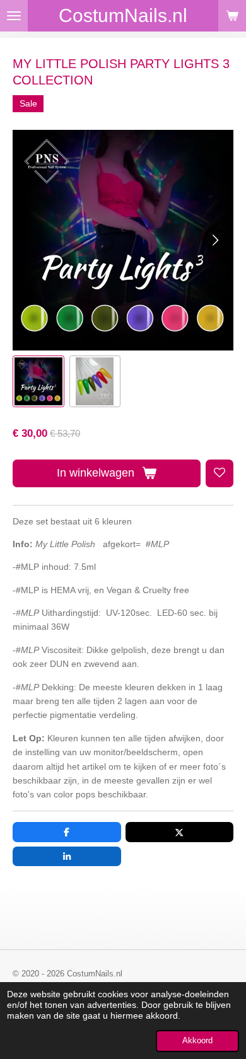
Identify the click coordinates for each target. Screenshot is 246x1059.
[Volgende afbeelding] (214, 240)
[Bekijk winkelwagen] (232, 16)
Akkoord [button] (197, 1040)
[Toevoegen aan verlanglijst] (219, 473)
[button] (38, 381)
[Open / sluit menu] (14, 16)
